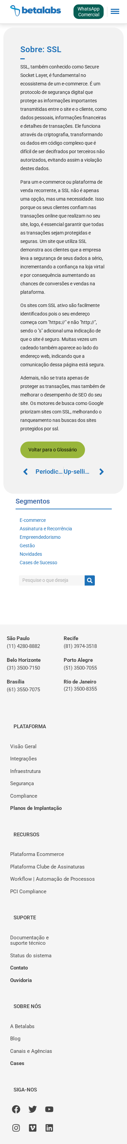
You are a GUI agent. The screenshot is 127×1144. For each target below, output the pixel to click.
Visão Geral (23, 746)
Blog (15, 1039)
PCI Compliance (28, 891)
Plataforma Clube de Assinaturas (47, 867)
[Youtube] (49, 1109)
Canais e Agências (31, 1051)
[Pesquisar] (90, 580)
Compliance (23, 796)
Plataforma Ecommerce (37, 854)
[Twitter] (33, 1109)
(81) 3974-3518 (80, 646)
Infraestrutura (25, 771)
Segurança (22, 783)
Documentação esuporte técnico (29, 940)
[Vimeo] (33, 1128)
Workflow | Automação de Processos (52, 879)
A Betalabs (22, 1026)
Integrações (23, 759)
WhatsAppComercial (89, 11)
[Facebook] (16, 1109)
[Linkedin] (49, 1128)
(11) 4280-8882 (23, 646)
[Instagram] (16, 1128)
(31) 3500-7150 (23, 668)
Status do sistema (30, 956)
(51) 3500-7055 (80, 668)
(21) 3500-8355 (80, 689)
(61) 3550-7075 (23, 690)
